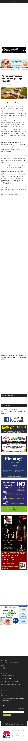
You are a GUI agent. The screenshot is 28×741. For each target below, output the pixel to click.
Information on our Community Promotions (10, 684)
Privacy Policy (8, 678)
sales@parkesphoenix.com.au (7, 675)
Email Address (6, 710)
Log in (21, 724)
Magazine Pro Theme (17, 723)
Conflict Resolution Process (11, 680)
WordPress (17, 724)
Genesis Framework (9, 724)
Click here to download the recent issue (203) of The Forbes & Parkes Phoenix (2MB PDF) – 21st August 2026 (13, 357)
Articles (8, 194)
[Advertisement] (14, 23)
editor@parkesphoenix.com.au (8, 668)
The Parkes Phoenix (6, 409)
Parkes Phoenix (14, 50)
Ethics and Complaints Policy (11, 681)
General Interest (13, 194)
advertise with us (8, 683)
